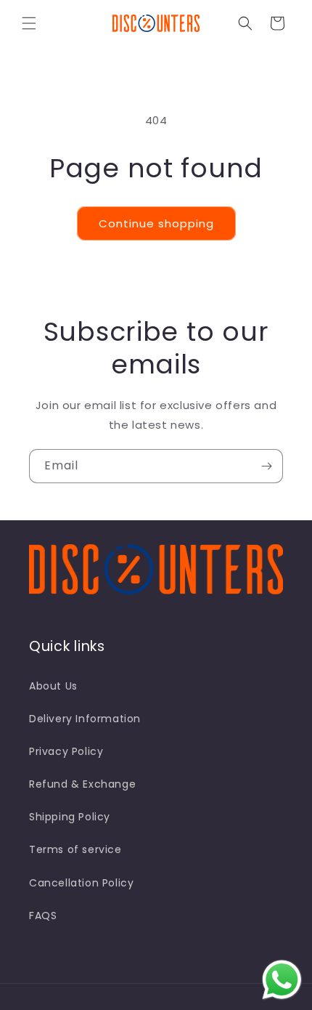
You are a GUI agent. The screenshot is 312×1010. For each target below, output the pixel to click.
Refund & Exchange (82, 784)
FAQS (43, 915)
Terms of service (75, 849)
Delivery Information (85, 718)
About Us (53, 686)
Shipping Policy (69, 816)
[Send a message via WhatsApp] (282, 980)
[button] (29, 23)
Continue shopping (156, 223)
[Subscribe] (266, 466)
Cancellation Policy (81, 883)
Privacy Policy (66, 751)
